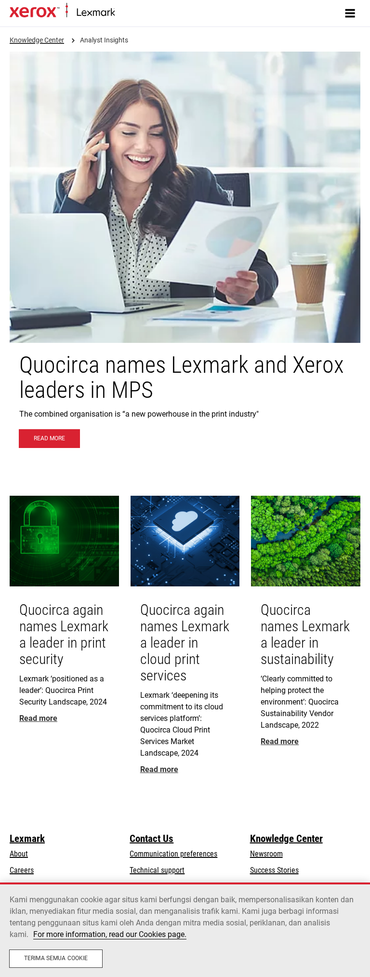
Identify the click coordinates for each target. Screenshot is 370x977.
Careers (22, 870)
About (19, 853)
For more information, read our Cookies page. (109, 934)
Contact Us (151, 838)
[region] (185, 929)
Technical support (157, 870)
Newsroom (266, 853)
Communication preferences (173, 853)
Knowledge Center (286, 838)
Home (123, 13)
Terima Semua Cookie (56, 958)
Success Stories (274, 870)
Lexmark (27, 838)
